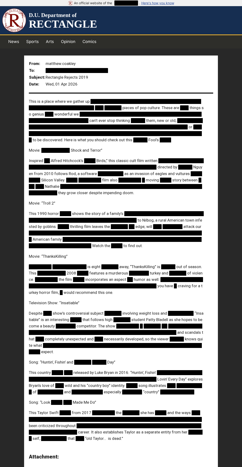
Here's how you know (157, 3)
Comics (89, 41)
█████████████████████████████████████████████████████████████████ (115, 133)
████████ (89, 180)
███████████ (87, 392)
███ (99, 107)
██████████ (126, 3)
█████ (138, 120)
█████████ (110, 173)
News (13, 41)
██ (47, 160)
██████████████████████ (77, 70)
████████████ (69, 266)
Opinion (68, 41)
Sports (32, 41)
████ (165, 139)
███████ (172, 226)
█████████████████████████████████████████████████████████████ (115, 419)
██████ (112, 107)
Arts (50, 41)
